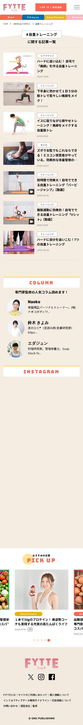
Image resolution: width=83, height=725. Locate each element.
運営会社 (25, 706)
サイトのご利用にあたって (32, 694)
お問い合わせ (10, 706)
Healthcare (55, 17)
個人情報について (59, 694)
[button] (34, 640)
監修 (35, 706)
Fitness (33, 17)
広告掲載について (61, 700)
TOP (5, 24)
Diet (11, 17)
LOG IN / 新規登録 (51, 7)
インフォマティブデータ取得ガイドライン (26, 700)
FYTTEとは (9, 694)
